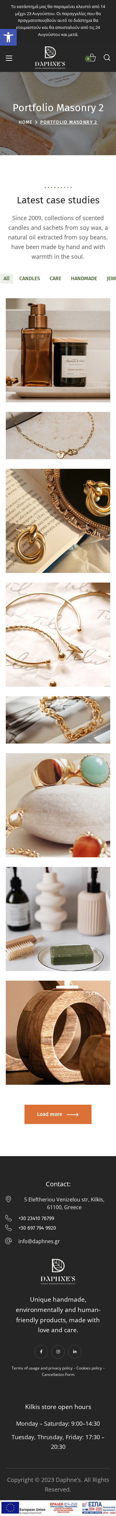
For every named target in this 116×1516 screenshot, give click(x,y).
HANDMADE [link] (84, 278)
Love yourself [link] (37, 363)
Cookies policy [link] (89, 1368)
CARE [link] (55, 278)
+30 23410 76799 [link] (33, 1219)
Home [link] (26, 122)
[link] (8, 37)
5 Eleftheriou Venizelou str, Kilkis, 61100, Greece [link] (58, 1203)
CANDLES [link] (29, 278)
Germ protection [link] (41, 932)
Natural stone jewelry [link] (48, 818)
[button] (107, 57)
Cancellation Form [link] (58, 1374)
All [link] (7, 278)
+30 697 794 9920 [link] (31, 1229)
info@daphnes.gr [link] (33, 1242)
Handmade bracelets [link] (47, 647)
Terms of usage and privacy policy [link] (42, 1368)
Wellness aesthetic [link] (44, 1045)
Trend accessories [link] (44, 707)
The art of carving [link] (43, 422)
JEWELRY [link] (58, 434)
